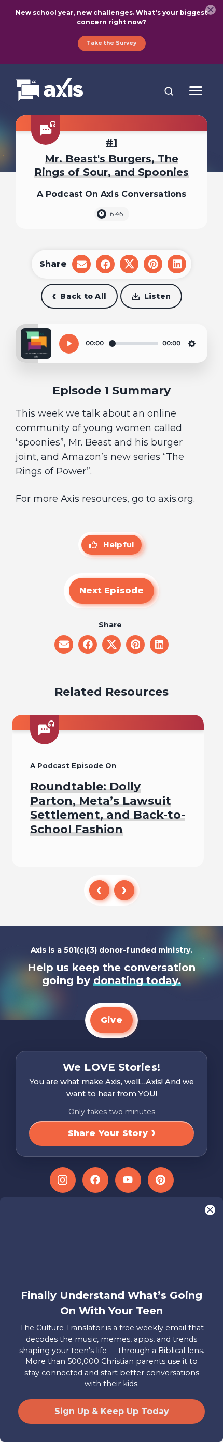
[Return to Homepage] (49, 90)
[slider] (134, 343)
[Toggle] (195, 90)
